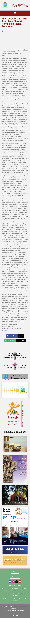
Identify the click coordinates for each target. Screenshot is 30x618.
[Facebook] (10, 581)
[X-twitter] (16, 581)
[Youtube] (19, 581)
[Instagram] (13, 581)
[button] (15, 12)
